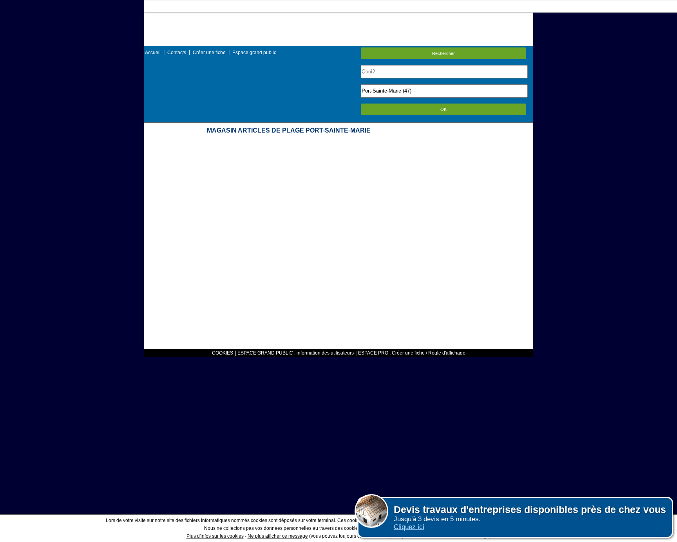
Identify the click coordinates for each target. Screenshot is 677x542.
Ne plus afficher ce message (278, 536)
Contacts (176, 52)
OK (443, 109)
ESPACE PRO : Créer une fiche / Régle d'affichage (411, 353)
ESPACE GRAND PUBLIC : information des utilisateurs (295, 353)
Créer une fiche (209, 52)
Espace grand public (254, 52)
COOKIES (222, 353)
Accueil (153, 52)
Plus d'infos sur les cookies (215, 536)
